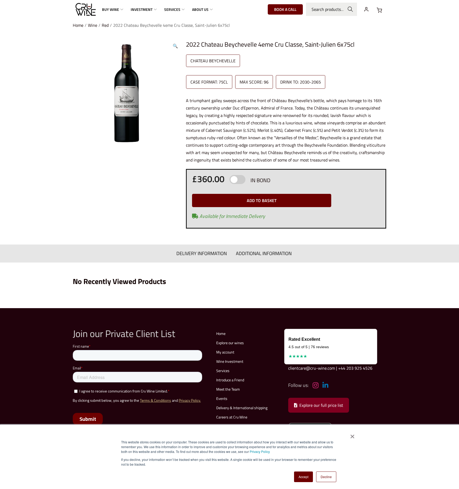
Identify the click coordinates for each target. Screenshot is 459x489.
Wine (92, 25)
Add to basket (262, 200)
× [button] (352, 434)
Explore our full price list (321, 405)
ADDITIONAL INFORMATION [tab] (264, 253)
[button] (175, 44)
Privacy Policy (260, 451)
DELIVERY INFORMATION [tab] (201, 253)
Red (105, 25)
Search (350, 9)
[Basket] (379, 10)
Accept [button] (303, 476)
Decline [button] (326, 476)
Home (78, 25)
